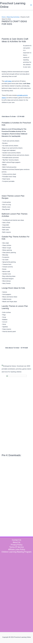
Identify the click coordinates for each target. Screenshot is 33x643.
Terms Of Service (16, 547)
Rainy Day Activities (13, 17)
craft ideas (8, 81)
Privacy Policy (16, 545)
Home (4, 17)
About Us (16, 542)
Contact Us (16, 540)
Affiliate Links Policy (16, 549)
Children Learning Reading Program (17, 552)
